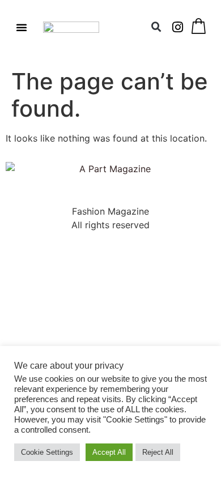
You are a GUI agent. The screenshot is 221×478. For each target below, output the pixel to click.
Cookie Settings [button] (47, 452)
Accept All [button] (109, 452)
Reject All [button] (157, 452)
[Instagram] (177, 27)
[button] (21, 27)
